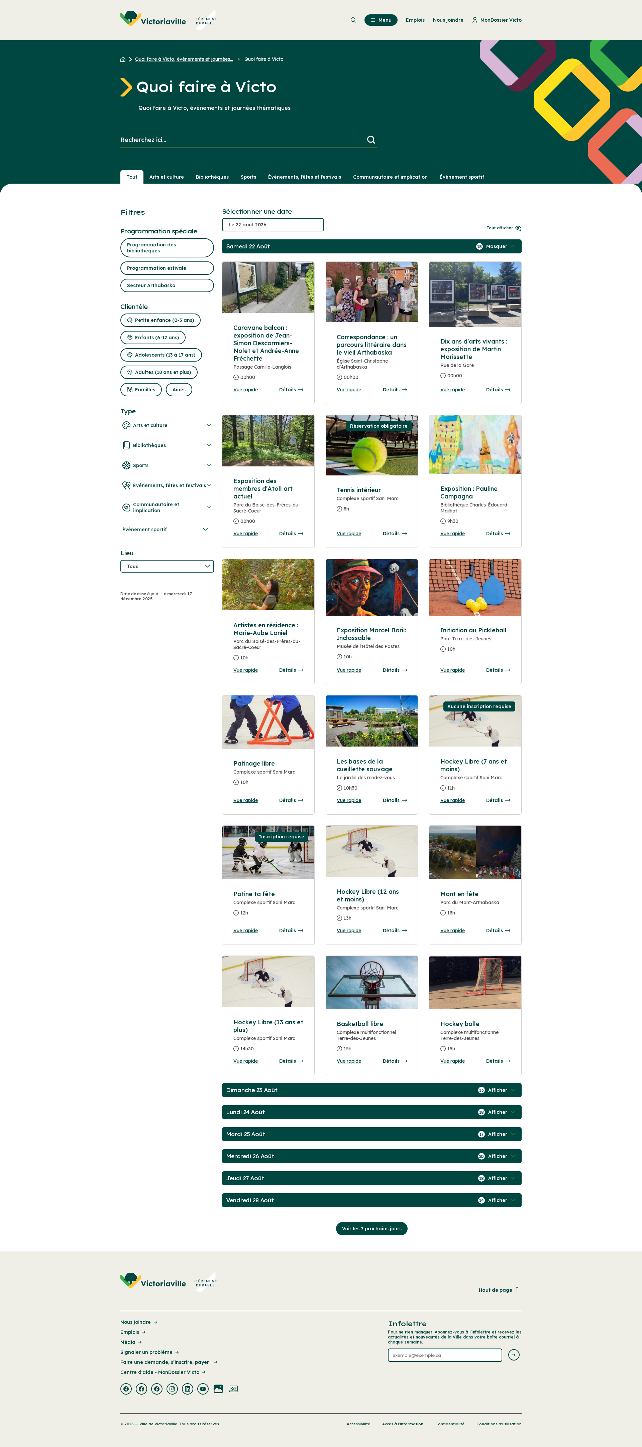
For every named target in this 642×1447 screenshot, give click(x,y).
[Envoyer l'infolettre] (514, 1355)
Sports (248, 177)
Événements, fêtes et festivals (304, 177)
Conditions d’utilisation (499, 1424)
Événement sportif (462, 177)
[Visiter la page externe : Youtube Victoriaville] (203, 1389)
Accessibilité (358, 1424)
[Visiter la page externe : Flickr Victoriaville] (218, 1389)
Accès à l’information (402, 1424)
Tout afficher (500, 227)
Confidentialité (449, 1424)
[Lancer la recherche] (371, 140)
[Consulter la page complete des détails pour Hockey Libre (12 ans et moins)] (372, 851)
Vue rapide (245, 390)
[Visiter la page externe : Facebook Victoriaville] (126, 1389)
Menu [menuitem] (385, 20)
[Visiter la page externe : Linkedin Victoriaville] (187, 1389)
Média (127, 1342)
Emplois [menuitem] (415, 20)
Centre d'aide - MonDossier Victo (159, 1372)
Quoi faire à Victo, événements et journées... (184, 59)
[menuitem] (168, 20)
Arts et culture (166, 177)
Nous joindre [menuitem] (448, 20)
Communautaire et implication (390, 177)
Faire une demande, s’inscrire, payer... (165, 1362)
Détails (287, 390)
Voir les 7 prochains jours (372, 1229)
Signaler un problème (146, 1352)
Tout (131, 177)
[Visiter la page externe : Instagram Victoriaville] (172, 1389)
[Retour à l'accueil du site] (124, 59)
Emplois (129, 1332)
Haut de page (495, 1290)
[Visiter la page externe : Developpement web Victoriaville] (233, 1389)
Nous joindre (135, 1322)
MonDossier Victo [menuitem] (501, 20)
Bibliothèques (212, 177)
